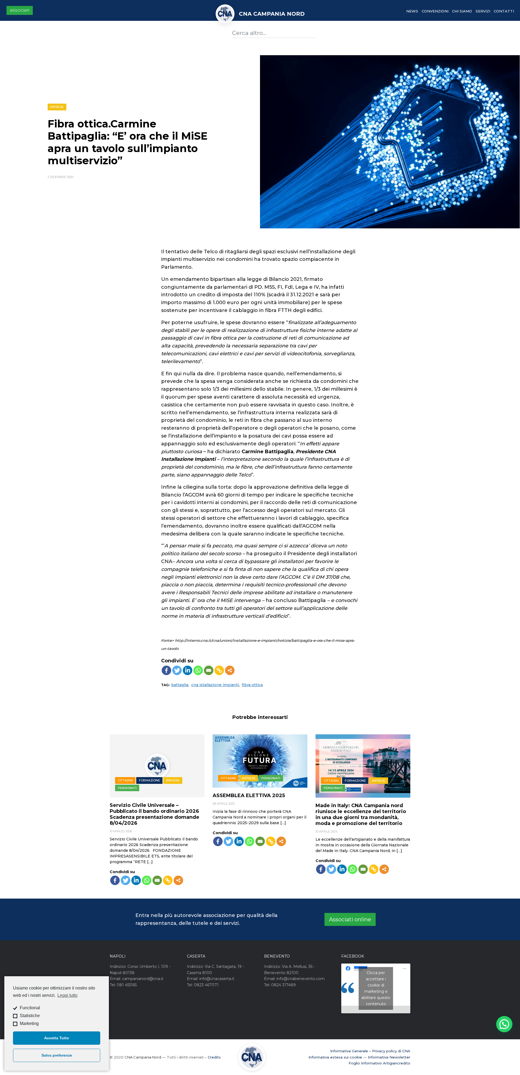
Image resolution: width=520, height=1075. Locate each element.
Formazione (149, 780)
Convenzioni (435, 11)
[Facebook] (166, 670)
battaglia (179, 684)
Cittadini (125, 780)
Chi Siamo (462, 11)
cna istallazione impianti (215, 684)
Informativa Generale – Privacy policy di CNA (370, 1051)
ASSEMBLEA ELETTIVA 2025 (249, 795)
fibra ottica (252, 684)
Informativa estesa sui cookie (335, 1057)
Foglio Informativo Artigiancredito (379, 1063)
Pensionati (127, 788)
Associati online (350, 919)
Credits (214, 1057)
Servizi (483, 11)
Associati (19, 10)
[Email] (208, 670)
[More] (230, 670)
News (412, 11)
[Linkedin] (187, 670)
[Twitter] (177, 670)
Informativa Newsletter (389, 1057)
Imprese (57, 107)
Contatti (504, 11)
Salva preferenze (56, 1055)
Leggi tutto (67, 995)
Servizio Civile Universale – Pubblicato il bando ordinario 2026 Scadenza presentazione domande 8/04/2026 (154, 814)
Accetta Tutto (56, 1038)
